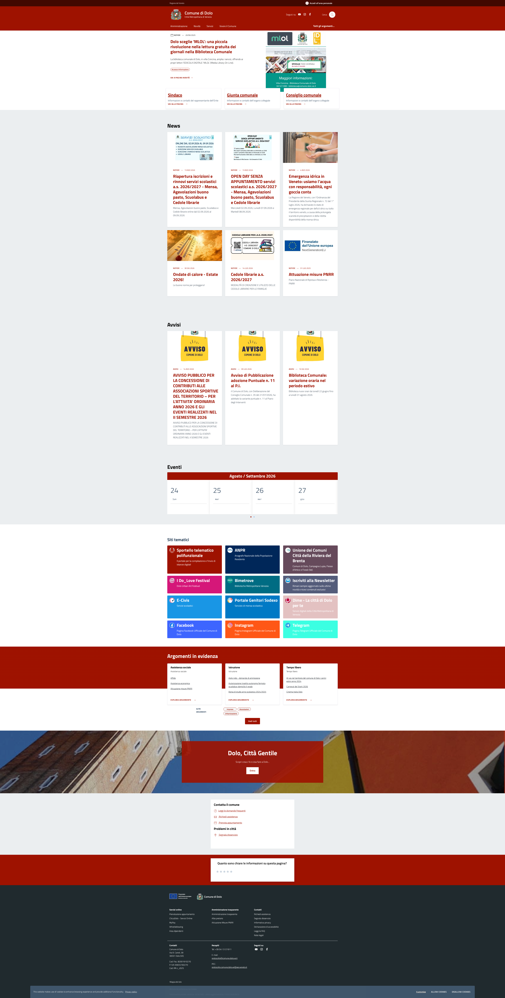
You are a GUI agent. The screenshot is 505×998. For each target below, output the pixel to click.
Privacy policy (131, 991)
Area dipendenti (176, 931)
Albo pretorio (217, 918)
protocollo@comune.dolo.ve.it (225, 958)
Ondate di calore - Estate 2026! (195, 277)
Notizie (176, 170)
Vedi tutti (252, 721)
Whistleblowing (176, 926)
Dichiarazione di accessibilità (266, 926)
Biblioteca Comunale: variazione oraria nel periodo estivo (308, 380)
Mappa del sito (176, 981)
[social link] (298, 14)
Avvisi (176, 369)
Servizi (210, 26)
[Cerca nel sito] (332, 14)
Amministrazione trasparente (224, 914)
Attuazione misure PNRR (311, 274)
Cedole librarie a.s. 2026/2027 (247, 277)
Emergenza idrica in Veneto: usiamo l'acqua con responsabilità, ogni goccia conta (310, 184)
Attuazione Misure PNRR (222, 922)
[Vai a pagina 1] (250, 516)
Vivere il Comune (227, 26)
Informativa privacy (262, 922)
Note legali (259, 935)
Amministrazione (178, 26)
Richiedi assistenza (262, 914)
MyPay (172, 922)
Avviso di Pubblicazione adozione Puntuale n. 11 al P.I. (253, 380)
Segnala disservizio (262, 918)
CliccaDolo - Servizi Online (180, 918)
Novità (197, 26)
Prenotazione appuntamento (182, 914)
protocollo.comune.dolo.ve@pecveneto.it (229, 967)
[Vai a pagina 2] (254, 516)
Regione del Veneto (177, 3)
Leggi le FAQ (259, 931)
